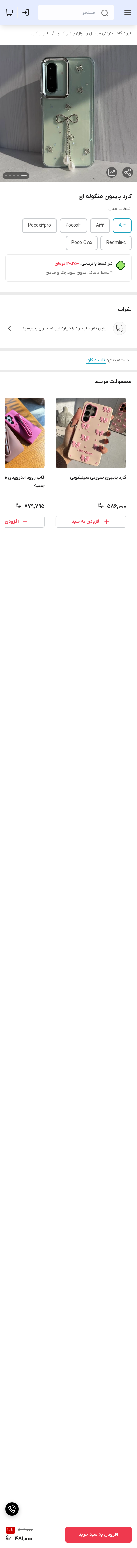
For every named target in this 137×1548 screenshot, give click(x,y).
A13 (122, 225)
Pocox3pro (39, 225)
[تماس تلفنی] (12, 1509)
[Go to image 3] (14, 175)
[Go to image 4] (10, 175)
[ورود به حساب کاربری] (27, 12)
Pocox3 (73, 225)
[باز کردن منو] (126, 12)
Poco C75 (81, 243)
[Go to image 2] (18, 175)
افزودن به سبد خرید (98, 1534)
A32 (100, 225)
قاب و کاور (39, 33)
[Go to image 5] (6, 175)
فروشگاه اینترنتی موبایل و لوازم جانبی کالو (95, 33)
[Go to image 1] (24, 175)
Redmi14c (116, 243)
